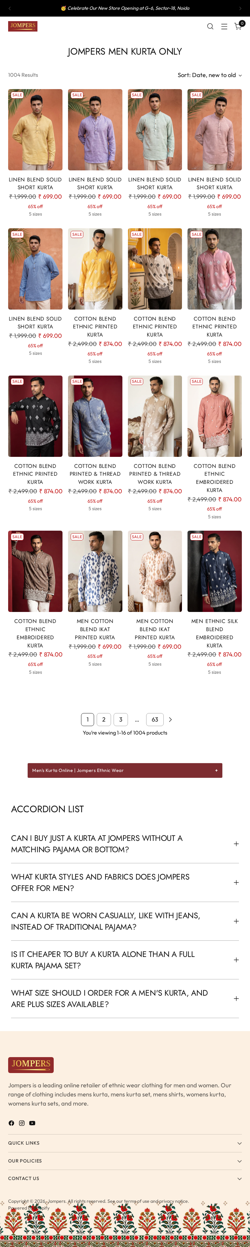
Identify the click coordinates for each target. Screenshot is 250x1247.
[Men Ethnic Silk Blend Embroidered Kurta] (215, 571)
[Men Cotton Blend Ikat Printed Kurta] (95, 571)
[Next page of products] (170, 719)
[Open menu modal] (224, 26)
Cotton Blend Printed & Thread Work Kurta (95, 474)
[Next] (240, 8)
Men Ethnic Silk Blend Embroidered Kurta (214, 633)
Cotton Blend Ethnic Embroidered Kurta (215, 478)
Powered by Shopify (28, 1208)
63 (155, 719)
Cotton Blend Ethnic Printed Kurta (95, 327)
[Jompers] (22, 26)
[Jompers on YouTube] (33, 1124)
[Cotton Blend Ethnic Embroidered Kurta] (215, 416)
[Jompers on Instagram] (22, 1124)
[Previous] (10, 8)
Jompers (56, 1201)
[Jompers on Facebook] (12, 1124)
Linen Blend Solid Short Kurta (35, 184)
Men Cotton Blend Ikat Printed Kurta (95, 629)
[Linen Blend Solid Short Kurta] (35, 129)
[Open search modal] (210, 26)
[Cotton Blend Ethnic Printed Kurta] (95, 269)
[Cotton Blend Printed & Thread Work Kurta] (95, 416)
